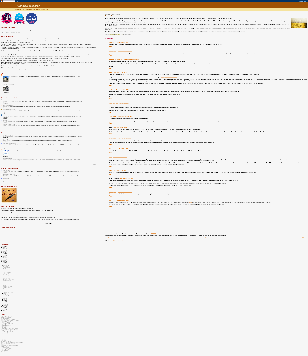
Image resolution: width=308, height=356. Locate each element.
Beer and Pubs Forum (16, 32)
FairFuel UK (3, 327)
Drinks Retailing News (6, 325)
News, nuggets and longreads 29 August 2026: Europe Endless (15, 110)
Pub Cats (3, 336)
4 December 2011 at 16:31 (122, 148)
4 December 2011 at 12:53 (122, 103)
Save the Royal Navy (7, 158)
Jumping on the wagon (7, 268)
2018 (3, 255)
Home (206, 238)
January (5, 305)
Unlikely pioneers (6, 267)
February (5, 304)
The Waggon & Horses (13, 76)
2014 (3, 260)
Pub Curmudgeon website (6, 337)
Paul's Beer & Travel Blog (8, 105)
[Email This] (123, 34)
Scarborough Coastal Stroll (8, 171)
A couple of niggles (6, 287)
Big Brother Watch (5, 318)
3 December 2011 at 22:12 (125, 51)
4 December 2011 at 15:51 (124, 138)
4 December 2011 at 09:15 (122, 89)
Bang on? (5, 271)
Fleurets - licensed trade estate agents (9, 328)
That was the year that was (8, 279)
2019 (3, 253)
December (5, 265)
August (4, 297)
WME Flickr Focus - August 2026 (9, 175)
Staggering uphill (6, 278)
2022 (3, 249)
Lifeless (4, 285)
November (5, 293)
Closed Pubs (6, 75)
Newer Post (107, 238)
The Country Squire (5, 349)
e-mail (20, 212)
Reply (110, 46)
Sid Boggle (112, 103)
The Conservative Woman (6, 348)
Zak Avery (111, 42)
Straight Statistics (5, 346)
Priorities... (11, 150)
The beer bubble (6, 291)
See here (153, 233)
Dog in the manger (6, 282)
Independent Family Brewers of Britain (9, 329)
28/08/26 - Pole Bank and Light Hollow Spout (11, 125)
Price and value (6, 266)
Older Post (304, 238)
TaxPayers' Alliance (5, 347)
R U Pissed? (3, 340)
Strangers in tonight (7, 272)
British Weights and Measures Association (10, 320)
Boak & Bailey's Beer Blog (9, 109)
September (5, 295)
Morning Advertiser (5, 332)
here (190, 202)
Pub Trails (3, 338)
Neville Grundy (113, 138)
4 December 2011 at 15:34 (120, 127)
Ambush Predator (7, 148)
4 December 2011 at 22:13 (122, 200)
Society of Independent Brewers (8, 343)
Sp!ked (2, 344)
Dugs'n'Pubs (3, 326)
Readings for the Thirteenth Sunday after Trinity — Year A (14, 144)
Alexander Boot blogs (8, 135)
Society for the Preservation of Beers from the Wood (12, 342)
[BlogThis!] (125, 34)
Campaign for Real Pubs (8, 84)
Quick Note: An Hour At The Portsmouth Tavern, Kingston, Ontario (16, 116)
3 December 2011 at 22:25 (132, 59)
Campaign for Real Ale (6, 321)
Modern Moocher (6, 170)
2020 (3, 252)
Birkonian (111, 148)
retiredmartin (6, 120)
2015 (3, 258)
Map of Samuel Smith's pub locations (9, 331)
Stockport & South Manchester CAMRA (9, 345)
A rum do (5, 274)
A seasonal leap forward (8, 292)
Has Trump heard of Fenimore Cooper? (10, 136)
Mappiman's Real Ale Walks (9, 124)
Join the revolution (6, 277)
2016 (3, 257)
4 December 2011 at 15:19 (125, 116)
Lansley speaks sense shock (9, 275)
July (4, 298)
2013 (3, 261)
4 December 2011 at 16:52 (120, 170)
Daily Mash (3, 324)
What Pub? (3, 351)
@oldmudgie (19, 215)
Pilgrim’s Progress (6, 288)
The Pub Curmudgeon (27, 5)
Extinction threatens (7, 280)
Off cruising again (6, 106)
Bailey (110, 72)
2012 (3, 262)
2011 (3, 264)
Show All (94, 129)
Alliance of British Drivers (6, 316)
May (4, 300)
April (4, 301)
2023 (3, 248)
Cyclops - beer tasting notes (7, 323)
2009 (3, 307)
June (4, 299)
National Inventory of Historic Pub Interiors (10, 334)
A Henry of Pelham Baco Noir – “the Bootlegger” (12, 101)
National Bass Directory (6, 333)
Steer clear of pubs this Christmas (9, 289)
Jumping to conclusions (7, 286)
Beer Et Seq (5, 100)
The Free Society (4, 350)
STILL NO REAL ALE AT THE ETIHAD (10, 121)
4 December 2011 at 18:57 (126, 178)
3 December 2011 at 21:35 (122, 42)
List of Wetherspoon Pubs (6, 330)
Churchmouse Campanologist (9, 143)
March (4, 302)
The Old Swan (12, 85)
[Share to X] (126, 34)
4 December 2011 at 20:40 (125, 192)
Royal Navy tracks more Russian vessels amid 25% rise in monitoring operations (18, 159)
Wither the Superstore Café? (8, 179)
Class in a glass (6, 273)
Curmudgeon (112, 51)
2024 (3, 247)
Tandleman (112, 89)
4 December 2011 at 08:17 (120, 72)
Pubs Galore (3, 339)
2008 (3, 309)
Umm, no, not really (7, 140)
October (5, 294)
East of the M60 (6, 178)
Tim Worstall (5, 139)
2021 (3, 251)
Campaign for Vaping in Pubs (117, 59)
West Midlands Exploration (9, 174)
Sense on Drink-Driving (6, 341)
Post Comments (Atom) (117, 240)
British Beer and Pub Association (8, 319)
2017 (3, 256)
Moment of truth (6, 284)
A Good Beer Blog (7, 114)
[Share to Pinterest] (129, 34)
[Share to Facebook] (128, 34)
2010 (3, 306)
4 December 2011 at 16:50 (120, 157)
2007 (3, 310)
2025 (3, 246)
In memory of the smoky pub (8, 281)
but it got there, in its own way (169, 77)
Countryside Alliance (5, 322)
